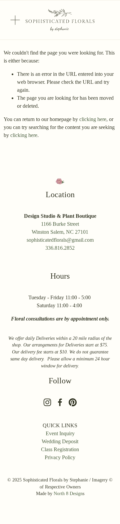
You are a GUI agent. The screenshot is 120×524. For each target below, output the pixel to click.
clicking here (92, 119)
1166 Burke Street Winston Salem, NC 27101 (60, 228)
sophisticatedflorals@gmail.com (60, 240)
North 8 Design (68, 493)
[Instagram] (47, 402)
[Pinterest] (73, 402)
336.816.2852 (60, 248)
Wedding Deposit (60, 441)
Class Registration (60, 449)
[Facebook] (60, 402)
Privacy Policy (60, 457)
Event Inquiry (60, 433)
